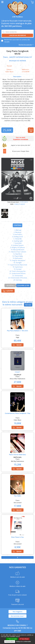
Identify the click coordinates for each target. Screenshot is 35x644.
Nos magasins (17, 612)
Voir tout (28, 305)
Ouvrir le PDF (23, 285)
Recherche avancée (25, 45)
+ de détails (10, 285)
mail (19, 630)
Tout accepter (12, 639)
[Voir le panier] (32, 2)
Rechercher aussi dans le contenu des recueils (17, 41)
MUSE (17, 53)
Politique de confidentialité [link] (23, 641)
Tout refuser (25, 639)
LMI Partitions (17, 17)
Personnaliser (9, 641)
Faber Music (9, 72)
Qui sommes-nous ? (17, 616)
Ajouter (31, 130)
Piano (5, 57)
